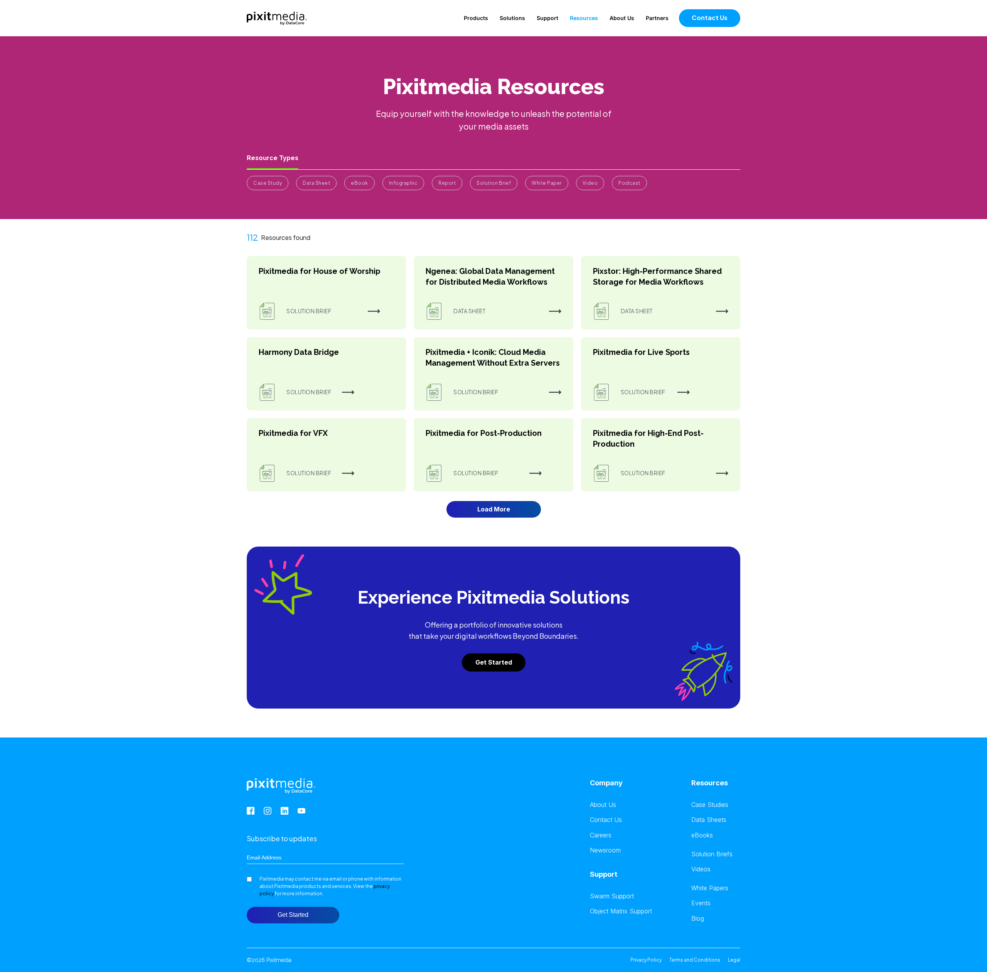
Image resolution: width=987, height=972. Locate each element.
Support (547, 18)
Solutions (512, 18)
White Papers (709, 888)
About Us (622, 18)
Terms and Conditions (694, 960)
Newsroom (605, 850)
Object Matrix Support (621, 911)
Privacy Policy (646, 960)
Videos (701, 869)
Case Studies (709, 804)
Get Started (493, 662)
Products (476, 18)
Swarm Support (612, 896)
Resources (584, 18)
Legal (734, 960)
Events (701, 903)
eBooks (702, 835)
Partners (657, 18)
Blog (697, 918)
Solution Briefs (712, 854)
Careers (600, 835)
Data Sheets (708, 820)
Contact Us (710, 18)
